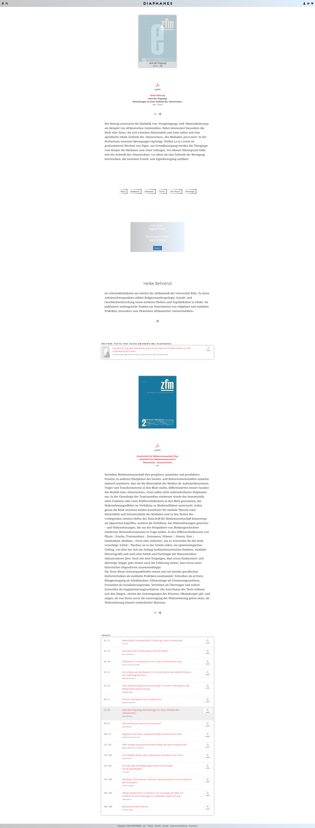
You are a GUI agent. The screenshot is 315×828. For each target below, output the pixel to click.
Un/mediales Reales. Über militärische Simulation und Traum (152, 755)
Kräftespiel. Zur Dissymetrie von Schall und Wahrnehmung (151, 661)
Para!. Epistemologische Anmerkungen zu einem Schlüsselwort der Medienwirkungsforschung (156, 687)
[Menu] (3, 3)
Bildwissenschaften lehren (135, 806)
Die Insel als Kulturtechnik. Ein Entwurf (141, 723)
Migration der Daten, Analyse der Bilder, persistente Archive (152, 734)
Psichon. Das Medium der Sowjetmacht (142, 699)
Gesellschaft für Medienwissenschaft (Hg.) (157, 456)
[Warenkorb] (312, 3)
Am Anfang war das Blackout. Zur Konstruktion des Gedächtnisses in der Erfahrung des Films (156, 673)
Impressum (193, 826)
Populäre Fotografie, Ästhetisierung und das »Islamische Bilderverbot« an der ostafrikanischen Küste (151, 349)
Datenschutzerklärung (178, 826)
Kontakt (165, 826)
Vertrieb (158, 826)
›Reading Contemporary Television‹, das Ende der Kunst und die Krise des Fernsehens (157, 781)
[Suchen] (7, 3)
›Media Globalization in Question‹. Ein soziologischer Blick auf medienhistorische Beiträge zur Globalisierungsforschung (152, 794)
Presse (150, 826)
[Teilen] (160, 114)
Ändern (157, 248)
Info (144, 826)
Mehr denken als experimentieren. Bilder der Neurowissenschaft (154, 745)
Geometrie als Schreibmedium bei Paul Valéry (145, 651)
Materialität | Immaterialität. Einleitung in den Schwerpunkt (152, 640)
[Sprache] (308, 3)
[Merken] (155, 114)
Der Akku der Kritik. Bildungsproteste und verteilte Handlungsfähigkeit (147, 767)
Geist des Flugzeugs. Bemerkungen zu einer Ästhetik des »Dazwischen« (150, 711)
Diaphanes (157, 3)
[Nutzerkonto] (304, 3)
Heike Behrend (157, 95)
